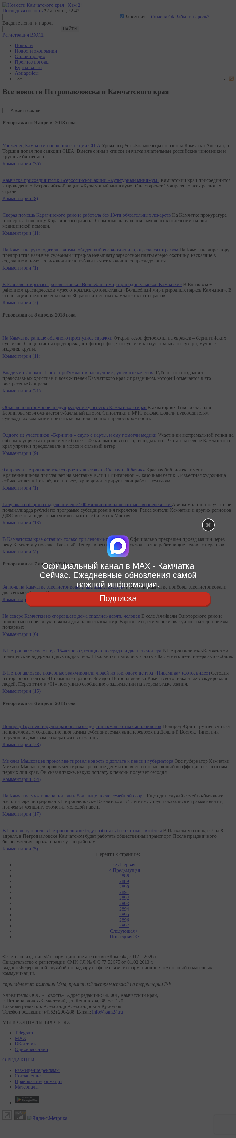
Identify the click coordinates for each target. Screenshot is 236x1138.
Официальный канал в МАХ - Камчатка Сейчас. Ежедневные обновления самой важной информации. (118, 575)
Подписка (118, 598)
